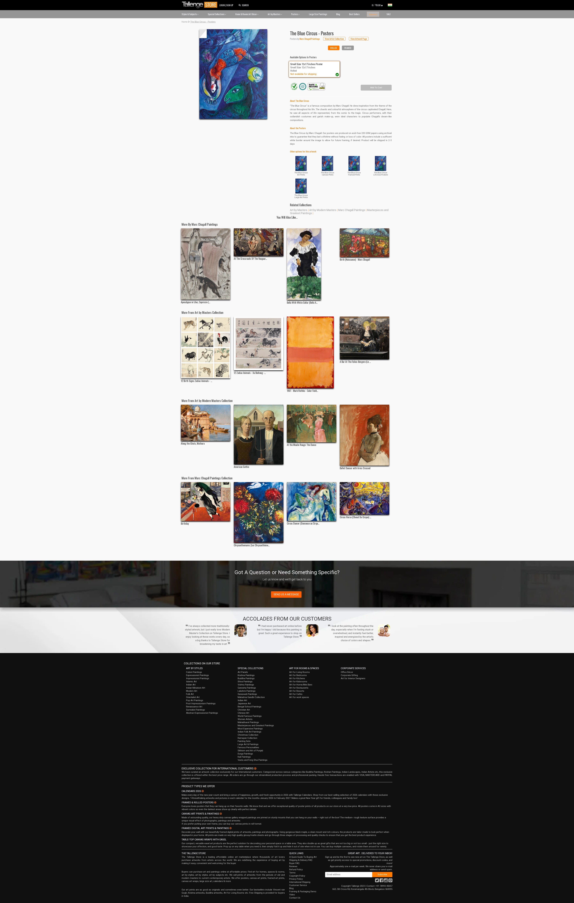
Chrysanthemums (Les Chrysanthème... (252, 545)
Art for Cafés (295, 694)
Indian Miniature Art (195, 687)
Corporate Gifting (349, 675)
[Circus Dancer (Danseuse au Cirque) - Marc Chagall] (311, 501)
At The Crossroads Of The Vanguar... (250, 258)
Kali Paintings (244, 757)
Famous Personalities (248, 747)
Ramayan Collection (247, 738)
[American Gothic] (258, 434)
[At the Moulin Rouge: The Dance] (311, 423)
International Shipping (299, 882)
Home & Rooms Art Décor (246, 14)
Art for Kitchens (297, 678)
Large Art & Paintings (248, 744)
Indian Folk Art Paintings (249, 731)
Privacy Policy (296, 879)
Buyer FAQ (294, 863)
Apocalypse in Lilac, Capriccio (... (195, 302)
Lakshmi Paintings (246, 691)
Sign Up (229, 5)
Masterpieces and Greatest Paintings (256, 725)
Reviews (293, 866)
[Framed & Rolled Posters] (215, 802)
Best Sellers (354, 14)
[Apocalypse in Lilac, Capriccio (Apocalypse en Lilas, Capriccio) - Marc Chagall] (205, 264)
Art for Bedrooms (298, 675)
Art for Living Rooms (299, 672)
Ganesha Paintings (247, 687)
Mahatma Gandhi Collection (251, 697)
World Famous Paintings (250, 716)
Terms (292, 872)
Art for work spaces (299, 697)
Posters (294, 14)
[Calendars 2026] (203, 791)
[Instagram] (386, 881)
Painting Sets (244, 741)
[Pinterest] (390, 881)
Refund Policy (296, 869)
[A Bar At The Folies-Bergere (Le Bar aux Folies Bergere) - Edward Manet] (364, 337)
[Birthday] (205, 501)
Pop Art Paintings (194, 700)
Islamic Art (191, 681)
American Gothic (241, 466)
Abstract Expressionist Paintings (202, 713)
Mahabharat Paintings (248, 722)
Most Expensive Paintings (250, 728)
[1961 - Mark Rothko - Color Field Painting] (311, 352)
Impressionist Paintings (197, 678)
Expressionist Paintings (197, 675)
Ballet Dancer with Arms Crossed (355, 468)
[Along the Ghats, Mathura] (205, 423)
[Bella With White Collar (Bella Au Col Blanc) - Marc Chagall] (311, 264)
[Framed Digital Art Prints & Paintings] (230, 828)
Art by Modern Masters (322, 210)
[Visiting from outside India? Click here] (255, 768)
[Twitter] (377, 881)
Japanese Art (244, 703)
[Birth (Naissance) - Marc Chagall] (364, 242)
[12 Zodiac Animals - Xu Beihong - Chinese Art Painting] (258, 343)
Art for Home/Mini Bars (300, 684)
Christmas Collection (248, 735)
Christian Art (244, 709)
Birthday (185, 523)
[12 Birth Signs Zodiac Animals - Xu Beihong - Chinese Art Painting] (205, 347)
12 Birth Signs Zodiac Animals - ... (196, 381)
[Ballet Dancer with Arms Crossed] (364, 435)
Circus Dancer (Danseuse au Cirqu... (303, 523)
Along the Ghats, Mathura (193, 443)
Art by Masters (274, 14)
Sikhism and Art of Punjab (250, 750)
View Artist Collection (334, 38)
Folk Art (190, 694)
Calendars (373, 14)
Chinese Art (243, 713)
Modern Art (191, 691)
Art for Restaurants (298, 687)
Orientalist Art (193, 697)
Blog (338, 14)
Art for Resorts (296, 691)
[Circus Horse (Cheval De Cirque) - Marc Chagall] (364, 498)
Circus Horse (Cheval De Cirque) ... (355, 517)
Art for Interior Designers (353, 678)
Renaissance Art (194, 706)
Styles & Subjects (189, 14)
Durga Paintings (245, 753)
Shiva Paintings (245, 681)
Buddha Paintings (246, 678)
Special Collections (216, 14)
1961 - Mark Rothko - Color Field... (302, 390)
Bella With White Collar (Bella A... (302, 302)
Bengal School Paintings (249, 706)
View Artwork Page (359, 38)
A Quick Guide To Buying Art (303, 857)
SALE (389, 14)
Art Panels (243, 672)
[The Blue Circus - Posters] (233, 74)
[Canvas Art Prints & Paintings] (221, 813)
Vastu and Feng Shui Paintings (252, 760)
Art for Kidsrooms (298, 681)
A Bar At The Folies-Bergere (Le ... (355, 361)
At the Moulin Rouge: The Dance (301, 445)
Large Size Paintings (318, 14)
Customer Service (298, 885)
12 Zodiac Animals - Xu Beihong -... (250, 372)
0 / (376, 5)
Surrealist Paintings (195, 709)
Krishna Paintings (246, 675)
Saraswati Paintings (247, 694)
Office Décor (347, 672)
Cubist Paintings (194, 672)
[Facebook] (381, 881)
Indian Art (191, 684)
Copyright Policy (297, 875)
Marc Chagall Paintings (351, 210)
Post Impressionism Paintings (201, 703)
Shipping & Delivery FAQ (300, 860)
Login (222, 5)
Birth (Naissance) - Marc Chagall (355, 259)
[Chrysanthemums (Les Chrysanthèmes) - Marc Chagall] (258, 512)
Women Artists (245, 719)
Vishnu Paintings (246, 684)
